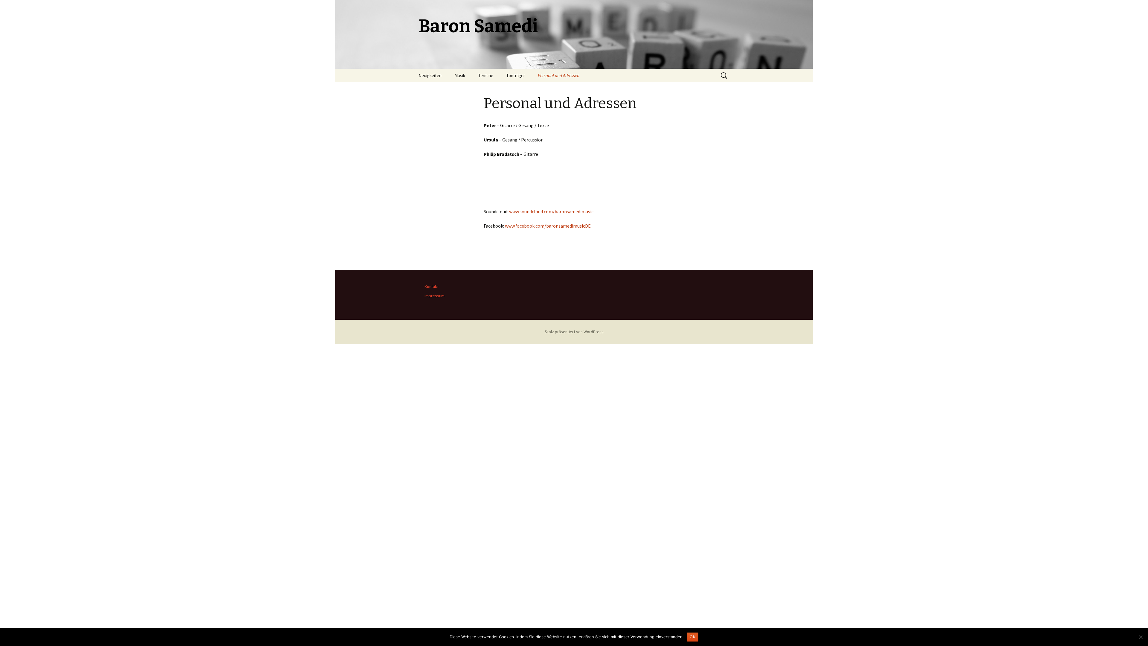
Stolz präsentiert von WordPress (574, 331)
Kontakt (432, 286)
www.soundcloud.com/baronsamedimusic (551, 211)
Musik (459, 75)
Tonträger (515, 75)
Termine (485, 75)
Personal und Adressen (558, 75)
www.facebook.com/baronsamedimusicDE (548, 226)
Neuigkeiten (430, 75)
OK (692, 636)
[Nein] (1141, 637)
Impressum (435, 295)
